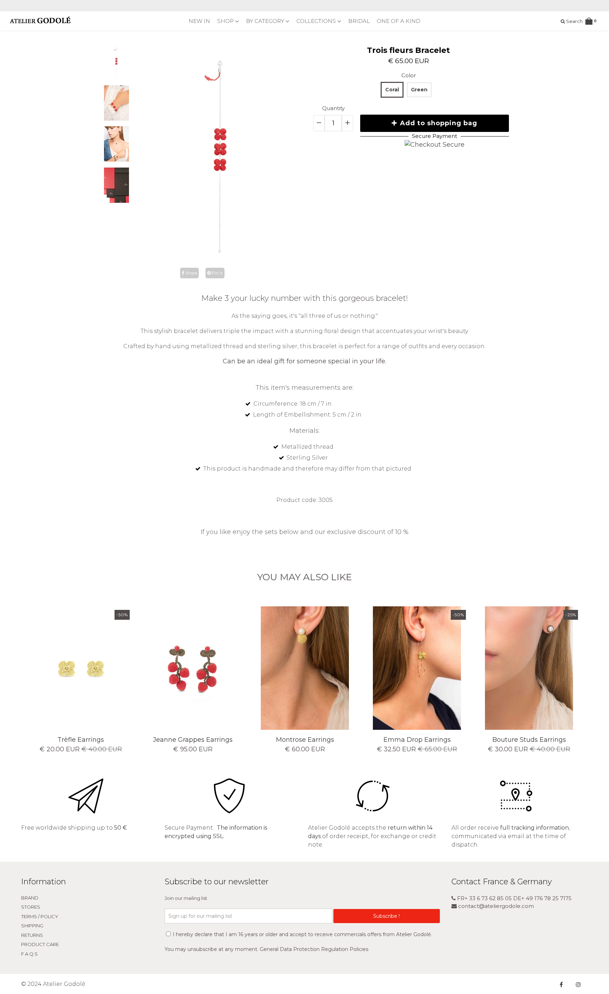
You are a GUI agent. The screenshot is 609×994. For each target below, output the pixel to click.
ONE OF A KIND (398, 21)
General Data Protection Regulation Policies (314, 949)
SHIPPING (32, 925)
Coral (392, 89)
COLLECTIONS (316, 21)
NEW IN (199, 21)
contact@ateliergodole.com (495, 906)
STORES (30, 907)
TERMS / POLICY (39, 916)
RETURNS (32, 935)
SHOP (226, 21)
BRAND (29, 898)
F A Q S (29, 954)
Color (408, 75)
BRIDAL (359, 21)
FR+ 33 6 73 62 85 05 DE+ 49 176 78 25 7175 (514, 898)
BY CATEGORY (265, 21)
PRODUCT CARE (40, 944)
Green (419, 89)
